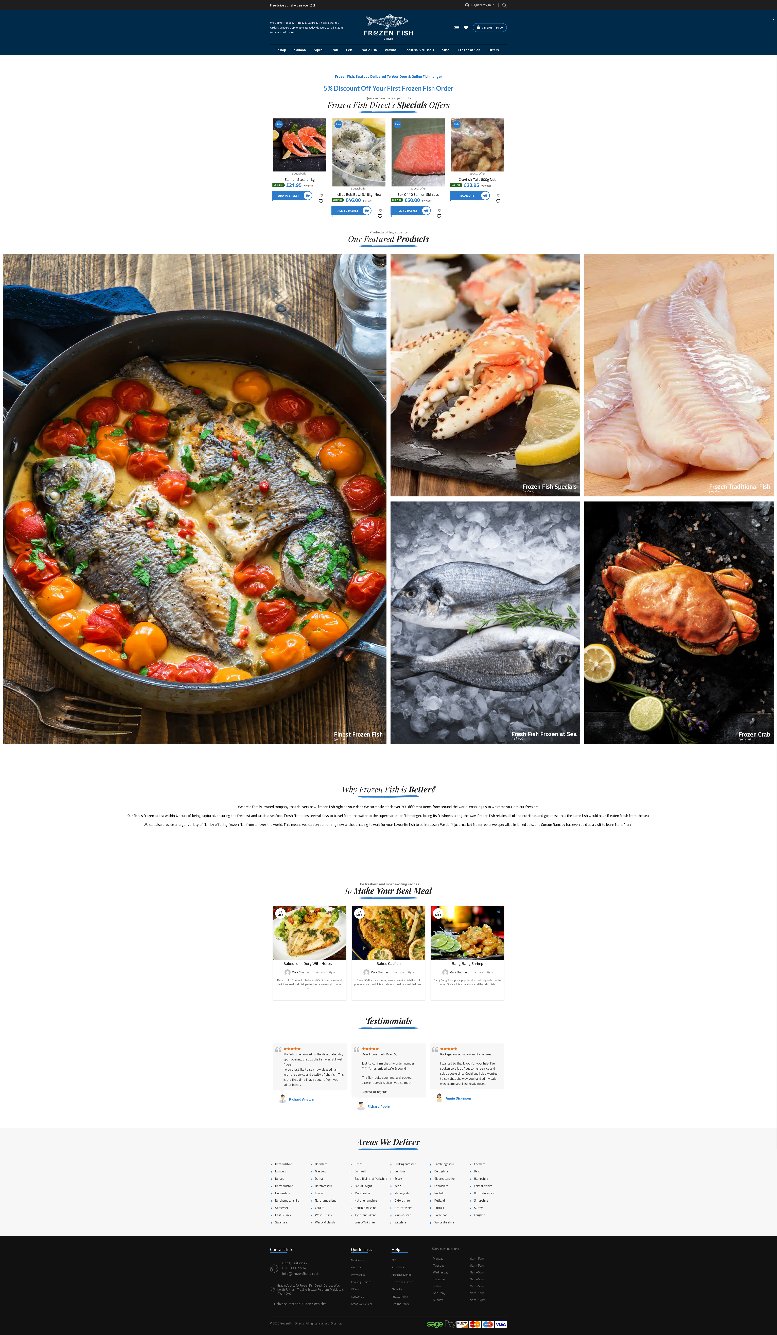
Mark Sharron (300, 972)
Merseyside (402, 1193)
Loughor (479, 1215)
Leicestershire (483, 1186)
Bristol (359, 1164)
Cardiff (319, 1208)
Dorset (279, 1179)
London (320, 1193)
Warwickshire (403, 1215)
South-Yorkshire (365, 1208)
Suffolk (439, 1208)
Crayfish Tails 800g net (477, 179)
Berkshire (321, 1164)
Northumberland (325, 1200)
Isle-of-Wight (363, 1186)
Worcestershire (444, 1222)
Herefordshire (284, 1186)
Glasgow (320, 1171)
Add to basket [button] (288, 195)
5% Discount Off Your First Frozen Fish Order (388, 88)
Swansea (281, 1222)
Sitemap (336, 1323)
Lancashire (441, 1186)
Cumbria (400, 1171)
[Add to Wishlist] (321, 198)
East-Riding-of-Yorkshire (371, 1179)
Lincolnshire (282, 1193)
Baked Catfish (388, 963)
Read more (466, 195)
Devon (478, 1171)
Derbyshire (441, 1171)
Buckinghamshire (406, 1164)
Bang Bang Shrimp (467, 963)
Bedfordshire (283, 1164)
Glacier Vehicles (314, 1303)
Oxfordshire (402, 1200)
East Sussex (283, 1215)
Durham (320, 1179)
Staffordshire (403, 1208)
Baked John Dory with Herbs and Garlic (309, 963)
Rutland (439, 1200)
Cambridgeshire (444, 1164)
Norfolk (439, 1193)
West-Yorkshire (365, 1222)
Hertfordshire (324, 1186)
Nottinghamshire (366, 1200)
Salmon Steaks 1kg (300, 179)
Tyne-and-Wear (365, 1215)
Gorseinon (440, 1215)
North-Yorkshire (484, 1193)
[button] (469, 1283)
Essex (398, 1179)
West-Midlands (325, 1222)
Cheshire (479, 1164)
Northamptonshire (287, 1200)
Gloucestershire (444, 1179)
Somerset (281, 1208)
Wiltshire (400, 1222)
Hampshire (481, 1179)
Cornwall (360, 1171)
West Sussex (323, 1215)
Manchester (362, 1193)
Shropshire (481, 1200)
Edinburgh (281, 1171)
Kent (398, 1186)
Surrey (478, 1208)
